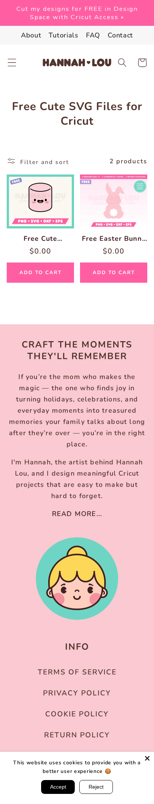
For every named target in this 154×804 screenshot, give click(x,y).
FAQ (93, 35)
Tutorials (63, 35)
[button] (12, 63)
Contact (120, 35)
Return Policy (77, 735)
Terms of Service (77, 672)
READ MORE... (77, 513)
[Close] (147, 758)
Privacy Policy (77, 693)
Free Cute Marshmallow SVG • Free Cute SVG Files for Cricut (40, 238)
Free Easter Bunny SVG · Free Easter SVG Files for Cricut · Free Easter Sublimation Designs (113, 238)
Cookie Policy (77, 714)
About (31, 35)
